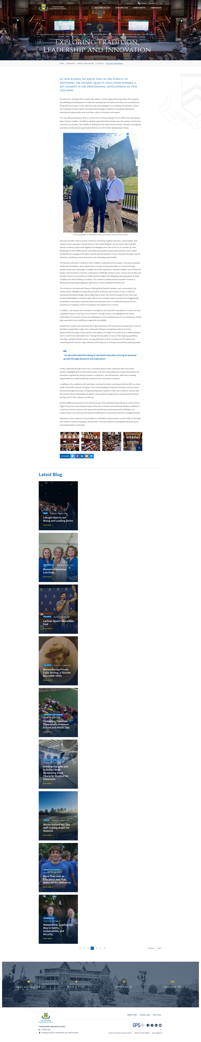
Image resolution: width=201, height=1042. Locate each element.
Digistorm (159, 1033)
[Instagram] (152, 1025)
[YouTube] (160, 1025)
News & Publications (86, 63)
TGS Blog (100, 63)
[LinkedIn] (156, 1025)
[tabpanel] (100, 30)
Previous (151, 948)
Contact (143, 3)
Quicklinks (152, 3)
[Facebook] (148, 1025)
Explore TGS (122, 7)
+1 (139, 447)
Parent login (132, 1015)
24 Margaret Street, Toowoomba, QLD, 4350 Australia (59, 1033)
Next (159, 948)
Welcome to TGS (103, 7)
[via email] (86, 456)
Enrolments (139, 7)
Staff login (157, 1015)
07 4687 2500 (45, 1030)
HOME (62, 63)
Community (156, 7)
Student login (144, 1015)
